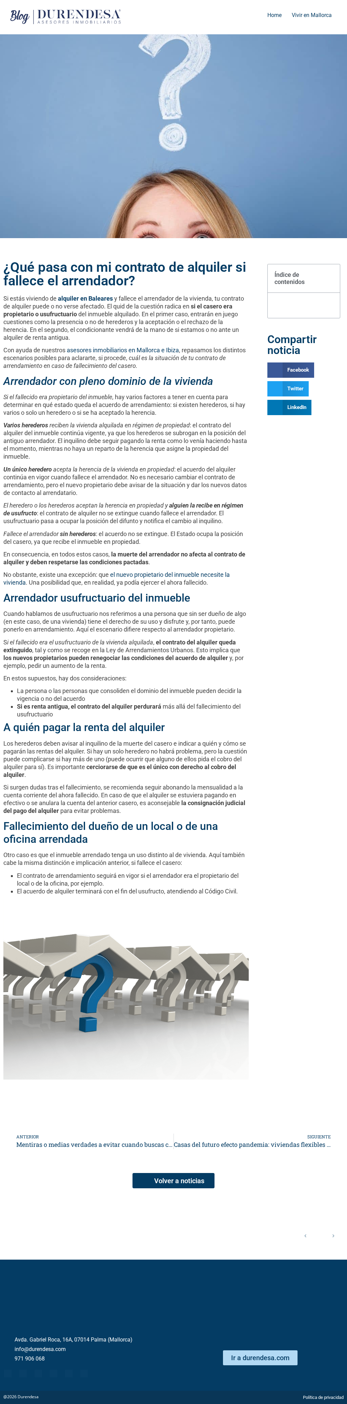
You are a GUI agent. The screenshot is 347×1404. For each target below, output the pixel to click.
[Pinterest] (69, 1373)
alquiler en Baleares (85, 298)
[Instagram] (84, 1373)
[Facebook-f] (8, 1373)
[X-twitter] (23, 1373)
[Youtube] (38, 1373)
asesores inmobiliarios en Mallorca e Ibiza (123, 350)
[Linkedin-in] (53, 1373)
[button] (331, 278)
